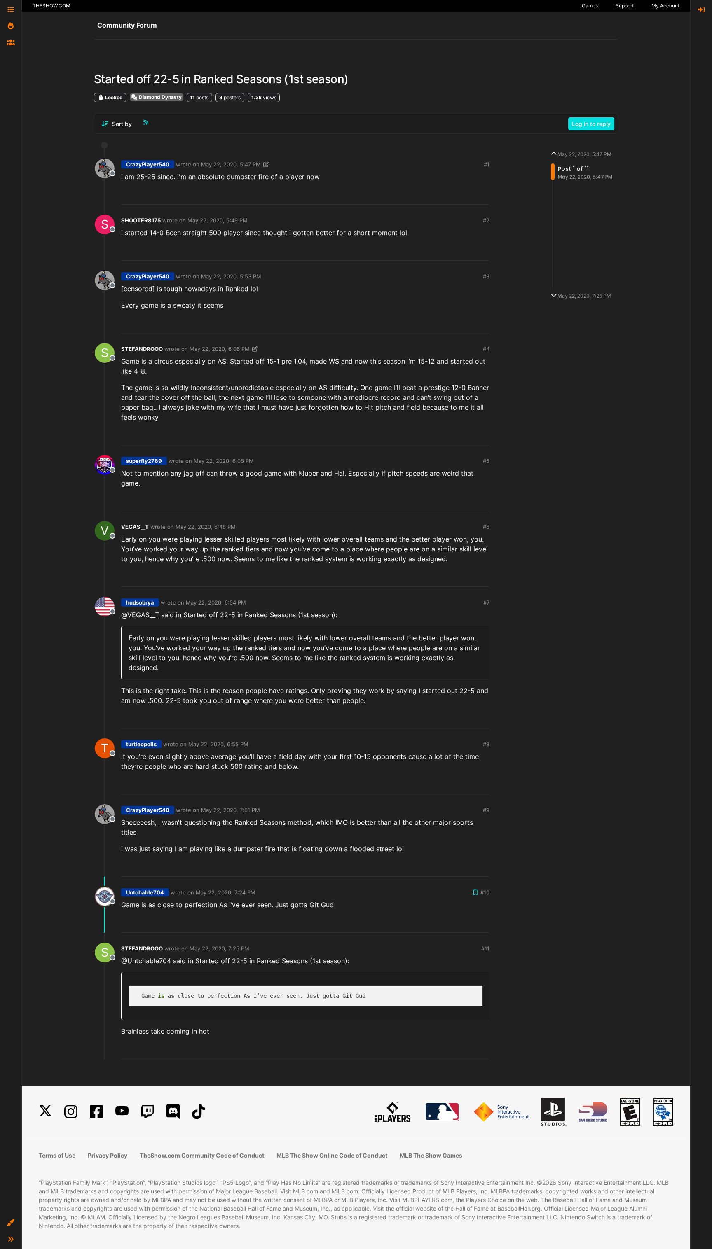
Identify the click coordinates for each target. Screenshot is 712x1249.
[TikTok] (198, 1111)
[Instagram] (70, 1111)
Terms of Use (57, 1155)
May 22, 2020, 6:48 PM (206, 526)
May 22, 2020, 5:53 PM (231, 276)
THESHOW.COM (51, 5)
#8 (486, 744)
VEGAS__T (135, 526)
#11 (485, 948)
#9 (486, 810)
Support (625, 5)
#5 (486, 461)
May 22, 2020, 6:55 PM (218, 744)
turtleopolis (141, 744)
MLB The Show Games (431, 1155)
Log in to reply (591, 123)
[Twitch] (147, 1111)
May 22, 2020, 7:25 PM (219, 948)
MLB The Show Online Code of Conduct (331, 1155)
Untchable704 (145, 892)
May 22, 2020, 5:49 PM (217, 220)
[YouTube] (122, 1111)
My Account (665, 5)
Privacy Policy (107, 1155)
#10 (485, 892)
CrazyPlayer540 (147, 164)
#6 (486, 526)
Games (590, 5)
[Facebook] (96, 1111)
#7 (486, 602)
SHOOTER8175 (141, 220)
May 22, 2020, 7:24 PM (225, 892)
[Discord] (173, 1111)
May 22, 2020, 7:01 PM (230, 810)
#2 (486, 220)
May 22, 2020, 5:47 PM (231, 164)
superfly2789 (144, 461)
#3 (486, 276)
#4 (486, 349)
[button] (10, 1222)
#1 (487, 164)
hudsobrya (140, 602)
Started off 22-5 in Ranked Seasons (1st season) (259, 615)
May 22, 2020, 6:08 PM (224, 461)
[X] (45, 1111)
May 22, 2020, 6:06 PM (220, 349)
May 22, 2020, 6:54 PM (216, 602)
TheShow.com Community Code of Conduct (202, 1155)
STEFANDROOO (142, 349)
